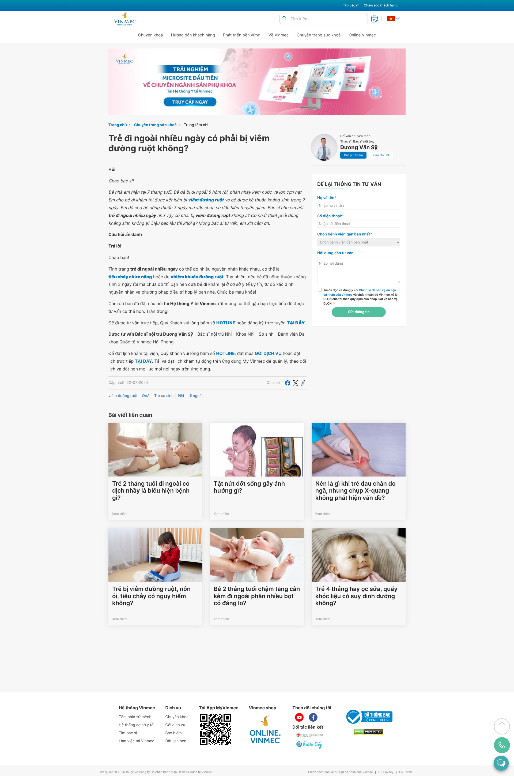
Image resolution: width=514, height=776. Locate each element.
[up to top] (502, 726)
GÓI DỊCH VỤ (268, 353)
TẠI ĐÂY (143, 361)
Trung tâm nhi (196, 125)
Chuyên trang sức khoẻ (319, 35)
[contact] (502, 745)
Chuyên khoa (150, 35)
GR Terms (406, 772)
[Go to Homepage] (124, 18)
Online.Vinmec (362, 35)
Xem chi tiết (381, 155)
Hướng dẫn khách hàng (193, 35)
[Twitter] (295, 382)
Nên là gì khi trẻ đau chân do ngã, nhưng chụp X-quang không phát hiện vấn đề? (355, 490)
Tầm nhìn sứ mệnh (135, 717)
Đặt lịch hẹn (175, 741)
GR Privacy (385, 772)
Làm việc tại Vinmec (136, 741)
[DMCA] (368, 732)
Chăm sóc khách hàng (381, 5)
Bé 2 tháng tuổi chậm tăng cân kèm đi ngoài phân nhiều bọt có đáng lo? (257, 596)
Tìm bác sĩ (350, 5)
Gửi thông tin (358, 312)
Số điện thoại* (330, 216)
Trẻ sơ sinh (163, 395)
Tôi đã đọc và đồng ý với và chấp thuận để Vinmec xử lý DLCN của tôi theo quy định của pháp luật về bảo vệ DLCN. (360, 296)
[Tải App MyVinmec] (215, 729)
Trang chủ (117, 125)
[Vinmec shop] (265, 729)
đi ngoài (195, 395)
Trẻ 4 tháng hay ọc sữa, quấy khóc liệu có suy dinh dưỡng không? (356, 596)
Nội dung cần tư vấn (335, 253)
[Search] (284, 18)
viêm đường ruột (123, 395)
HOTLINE (225, 353)
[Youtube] (299, 717)
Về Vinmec (279, 35)
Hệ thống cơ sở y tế (136, 725)
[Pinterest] (303, 382)
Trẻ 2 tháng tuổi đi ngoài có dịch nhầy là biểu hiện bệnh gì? (151, 490)
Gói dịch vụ (175, 725)
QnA (146, 395)
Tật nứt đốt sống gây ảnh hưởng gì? (249, 487)
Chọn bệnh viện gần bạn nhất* (344, 234)
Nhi (181, 395)
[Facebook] (287, 382)
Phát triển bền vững (241, 35)
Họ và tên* (326, 198)
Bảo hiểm (173, 733)
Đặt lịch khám (353, 155)
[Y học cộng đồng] (309, 735)
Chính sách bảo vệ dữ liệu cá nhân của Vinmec (340, 772)
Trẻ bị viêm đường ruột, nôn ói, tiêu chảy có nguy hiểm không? (151, 596)
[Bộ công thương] (368, 717)
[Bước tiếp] (309, 744)
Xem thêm (119, 514)
